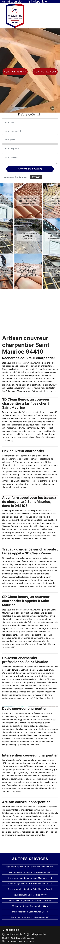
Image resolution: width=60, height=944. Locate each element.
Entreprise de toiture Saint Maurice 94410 (30, 917)
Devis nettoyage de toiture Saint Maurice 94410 (30, 878)
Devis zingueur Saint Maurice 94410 (30, 895)
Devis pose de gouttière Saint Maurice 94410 (30, 900)
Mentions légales (9, 941)
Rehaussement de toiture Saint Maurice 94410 (30, 872)
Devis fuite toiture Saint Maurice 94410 (30, 912)
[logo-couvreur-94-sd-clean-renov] (15, 15)
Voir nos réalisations (16, 71)
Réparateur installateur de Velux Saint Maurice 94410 (30, 866)
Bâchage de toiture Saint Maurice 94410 (30, 906)
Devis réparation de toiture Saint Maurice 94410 (30, 889)
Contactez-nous (26, 941)
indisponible (13, 934)
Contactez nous (45, 71)
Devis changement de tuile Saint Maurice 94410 (30, 883)
